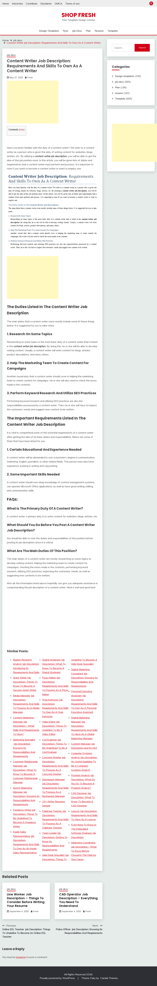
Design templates (49, 30)
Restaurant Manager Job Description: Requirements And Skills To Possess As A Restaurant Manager (55, 788)
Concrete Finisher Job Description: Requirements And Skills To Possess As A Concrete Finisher (55, 766)
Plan (88, 30)
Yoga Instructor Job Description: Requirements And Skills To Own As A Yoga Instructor (55, 708)
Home (5, 3)
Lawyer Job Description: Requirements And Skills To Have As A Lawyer (84, 815)
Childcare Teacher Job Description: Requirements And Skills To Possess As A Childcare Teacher (55, 819)
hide (22, 129)
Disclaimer (46, 3)
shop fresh (78, 15)
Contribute (31, 3)
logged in (21, 957)
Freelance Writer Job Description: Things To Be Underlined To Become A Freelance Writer (25, 818)
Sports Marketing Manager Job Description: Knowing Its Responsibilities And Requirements (26, 796)
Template (112, 30)
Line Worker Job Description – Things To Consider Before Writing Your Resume (25, 900)
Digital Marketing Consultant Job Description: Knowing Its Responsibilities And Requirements (84, 678)
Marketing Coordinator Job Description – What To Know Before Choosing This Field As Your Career (84, 851)
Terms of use (72, 3)
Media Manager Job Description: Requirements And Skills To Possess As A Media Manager (26, 704)
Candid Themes (109, 978)
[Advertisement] (32, 102)
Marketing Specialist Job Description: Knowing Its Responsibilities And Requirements (24, 748)
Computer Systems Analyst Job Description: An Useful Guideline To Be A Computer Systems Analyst (84, 761)
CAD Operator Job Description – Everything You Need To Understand (78, 900)
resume (99, 30)
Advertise (17, 3)
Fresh (30, 77)
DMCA (58, 3)
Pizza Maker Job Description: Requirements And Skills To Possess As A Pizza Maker (55, 686)
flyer (65, 30)
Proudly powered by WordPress (57, 978)
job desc (77, 30)
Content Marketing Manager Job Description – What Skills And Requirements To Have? (26, 726)
